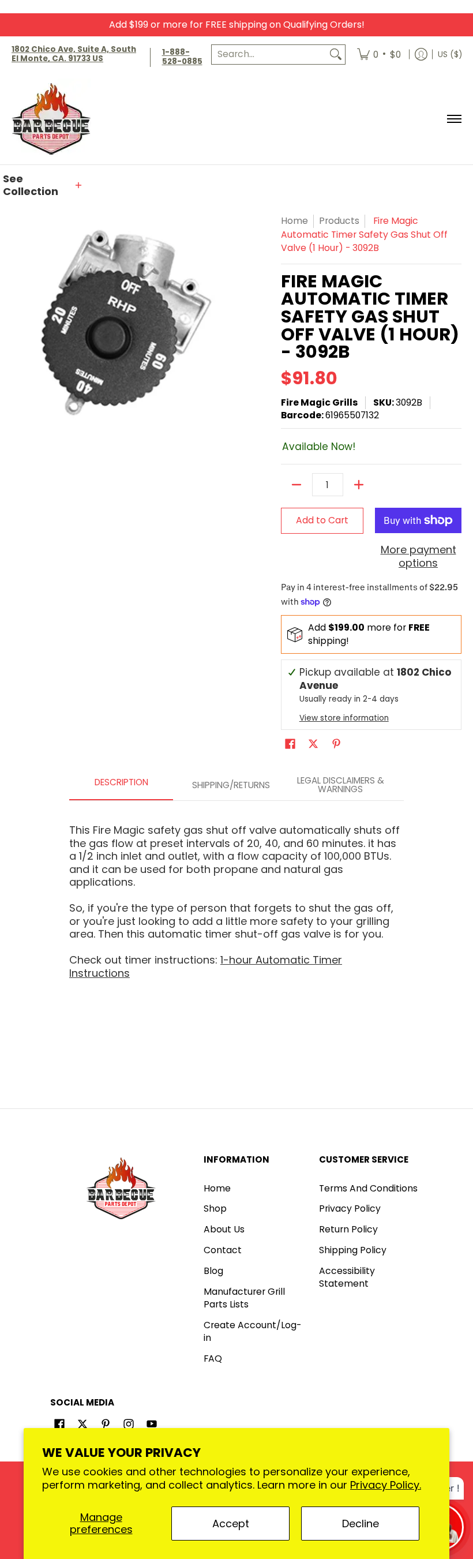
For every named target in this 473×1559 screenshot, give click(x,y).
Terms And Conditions (368, 1188)
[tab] (121, 785)
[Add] (358, 484)
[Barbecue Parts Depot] (55, 118)
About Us (224, 1229)
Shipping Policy (352, 1250)
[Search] (335, 54)
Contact (223, 1250)
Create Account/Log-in (252, 1331)
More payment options (418, 556)
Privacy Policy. (385, 1485)
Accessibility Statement (347, 1277)
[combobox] (269, 54)
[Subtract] (296, 484)
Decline (360, 1523)
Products (339, 220)
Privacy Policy (350, 1208)
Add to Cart (322, 520)
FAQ (213, 1358)
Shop (215, 1208)
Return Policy (348, 1229)
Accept (230, 1523)
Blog (213, 1270)
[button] (43, 185)
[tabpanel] (236, 896)
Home (294, 220)
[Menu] (453, 118)
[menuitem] (379, 54)
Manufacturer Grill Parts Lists (244, 1298)
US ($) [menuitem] (450, 54)
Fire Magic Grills (319, 402)
